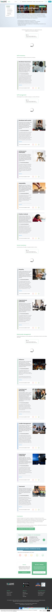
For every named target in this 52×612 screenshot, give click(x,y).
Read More (31, 542)
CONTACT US (9, 593)
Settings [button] (41, 610)
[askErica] (47, 608)
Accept (48, 610)
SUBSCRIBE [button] (24, 596)
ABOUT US (24, 592)
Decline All (44, 610)
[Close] (51, 610)
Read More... (20, 141)
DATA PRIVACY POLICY (41, 592)
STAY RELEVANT (25, 593)
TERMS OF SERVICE (41, 593)
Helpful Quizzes (24, 1)
